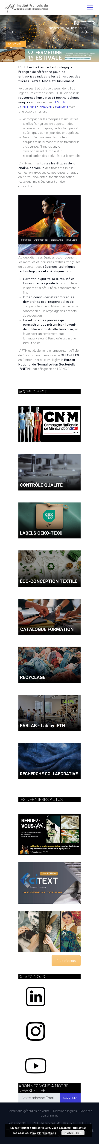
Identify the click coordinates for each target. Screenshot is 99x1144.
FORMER (61, 107)
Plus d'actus (66, 961)
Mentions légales (65, 1111)
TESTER (59, 102)
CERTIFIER (28, 107)
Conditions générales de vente (29, 1111)
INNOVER (45, 107)
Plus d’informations (43, 1133)
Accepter (73, 1133)
